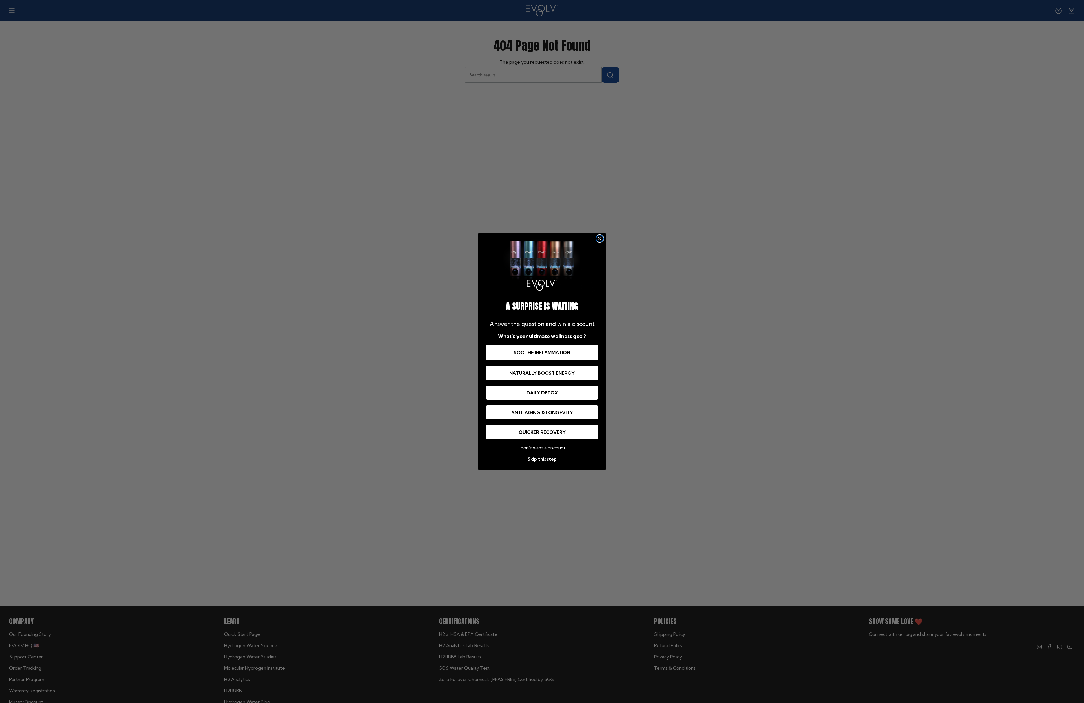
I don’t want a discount (542, 448)
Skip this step (542, 459)
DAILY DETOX (542, 393)
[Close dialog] (599, 238)
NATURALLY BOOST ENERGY (542, 373)
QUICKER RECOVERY (542, 432)
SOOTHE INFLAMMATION (542, 352)
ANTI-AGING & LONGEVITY (542, 412)
